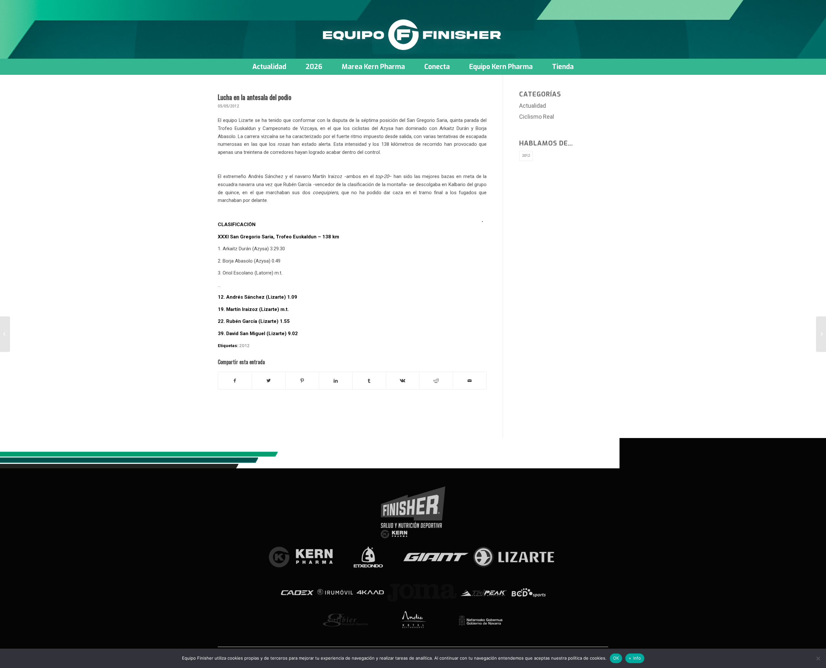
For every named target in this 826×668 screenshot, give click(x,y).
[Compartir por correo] (469, 381)
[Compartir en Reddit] (436, 381)
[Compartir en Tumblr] (369, 381)
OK (616, 658)
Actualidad (532, 105)
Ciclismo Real (536, 116)
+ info (635, 658)
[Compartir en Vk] (402, 381)
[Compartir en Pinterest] (302, 381)
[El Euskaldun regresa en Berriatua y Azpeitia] (5, 334)
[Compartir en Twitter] (268, 381)
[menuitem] (269, 67)
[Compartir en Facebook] (235, 381)
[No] (818, 658)
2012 (244, 345)
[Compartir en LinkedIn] (335, 381)
